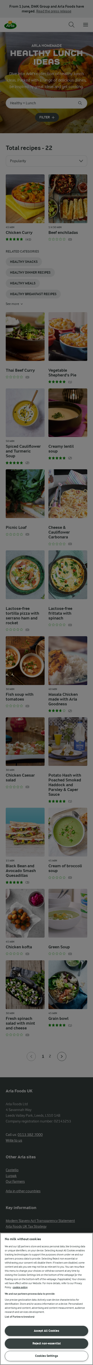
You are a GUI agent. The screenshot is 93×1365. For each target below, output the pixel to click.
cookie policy (20, 1287)
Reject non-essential (46, 1343)
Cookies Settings (46, 1356)
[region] (46, 1299)
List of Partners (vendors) (19, 1316)
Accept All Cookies (46, 1330)
